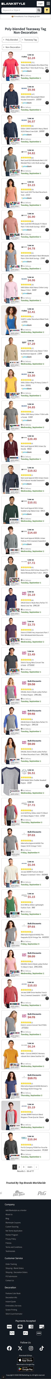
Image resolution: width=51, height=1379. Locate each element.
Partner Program (12, 1235)
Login (40, 3)
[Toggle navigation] (48, 3)
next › (30, 1166)
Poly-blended (12, 39)
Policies (8, 1243)
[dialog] (3, 1377)
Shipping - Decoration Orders (16, 1272)
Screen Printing (11, 1309)
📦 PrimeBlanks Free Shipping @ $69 (25, 16)
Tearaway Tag (30, 39)
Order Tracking (11, 1264)
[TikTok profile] (41, 1349)
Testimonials (10, 1251)
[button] (28, 4)
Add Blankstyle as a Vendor (16, 1210)
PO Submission (11, 1276)
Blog (7, 1218)
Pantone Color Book (13, 1293)
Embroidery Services (13, 1305)
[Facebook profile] (9, 1349)
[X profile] (20, 1349)
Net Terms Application (14, 1230)
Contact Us (10, 1280)
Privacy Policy (11, 1239)
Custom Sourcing (12, 1226)
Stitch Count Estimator (14, 1314)
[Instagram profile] (31, 1349)
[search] (38, 10)
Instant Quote (11, 1301)
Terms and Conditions (14, 1247)
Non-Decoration (13, 47)
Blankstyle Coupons (13, 1222)
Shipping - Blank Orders (15, 1268)
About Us (9, 1214)
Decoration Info (11, 1297)
